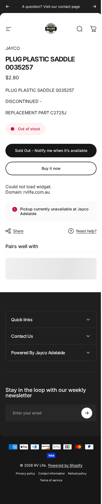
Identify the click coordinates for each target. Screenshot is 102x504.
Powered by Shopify (63, 465)
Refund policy (75, 473)
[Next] (94, 6)
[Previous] (8, 6)
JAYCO (12, 48)
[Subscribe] (82, 413)
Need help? (86, 231)
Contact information (49, 473)
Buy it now (51, 168)
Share (18, 231)
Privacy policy (23, 473)
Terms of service (49, 480)
